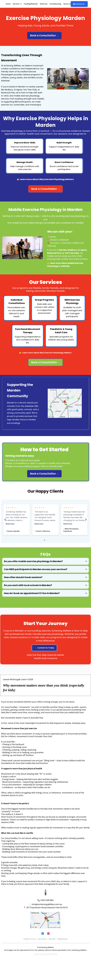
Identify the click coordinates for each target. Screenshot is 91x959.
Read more (10, 524)
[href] (65, 403)
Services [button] (16, 4)
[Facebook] (43, 933)
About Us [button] (67, 4)
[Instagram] (48, 933)
